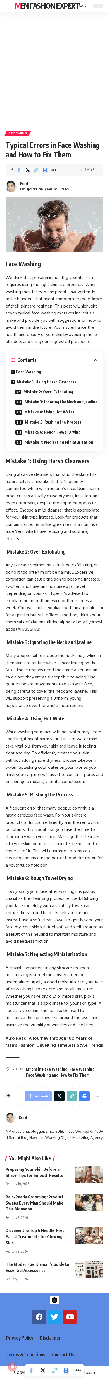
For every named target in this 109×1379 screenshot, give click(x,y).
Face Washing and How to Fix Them (58, 1075)
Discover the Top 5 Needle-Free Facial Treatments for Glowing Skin (35, 1236)
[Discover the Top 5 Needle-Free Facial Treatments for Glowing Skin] (89, 1235)
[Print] (45, 169)
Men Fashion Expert (47, 5)
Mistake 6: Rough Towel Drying (51, 432)
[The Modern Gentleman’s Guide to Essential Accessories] (89, 1269)
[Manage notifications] (12, 1366)
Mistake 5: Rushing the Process (52, 422)
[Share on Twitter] (28, 169)
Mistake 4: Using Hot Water (48, 412)
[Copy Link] (36, 169)
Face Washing (28, 371)
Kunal (24, 183)
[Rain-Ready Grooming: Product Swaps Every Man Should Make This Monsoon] (89, 1202)
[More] (54, 169)
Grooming (17, 133)
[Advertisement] (54, 69)
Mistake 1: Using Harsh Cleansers (46, 381)
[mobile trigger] (10, 6)
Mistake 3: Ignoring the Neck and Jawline (61, 401)
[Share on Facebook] (19, 169)
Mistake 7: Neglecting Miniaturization (58, 442)
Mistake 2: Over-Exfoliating (48, 391)
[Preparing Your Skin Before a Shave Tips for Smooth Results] (89, 1174)
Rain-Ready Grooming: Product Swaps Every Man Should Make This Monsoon (34, 1203)
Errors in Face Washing (46, 1069)
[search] (71, 6)
